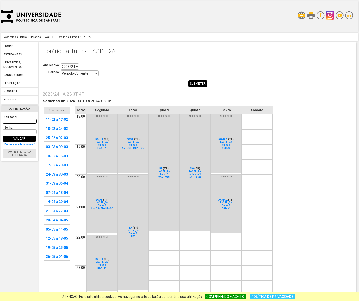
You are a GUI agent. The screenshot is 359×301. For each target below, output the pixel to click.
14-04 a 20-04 (57, 202)
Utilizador (10, 117)
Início (23, 37)
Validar (19, 138)
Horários (35, 37)
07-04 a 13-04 (57, 193)
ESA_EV (101, 148)
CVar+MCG (164, 177)
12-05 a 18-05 (57, 238)
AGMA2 (226, 148)
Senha (8, 127)
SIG (192, 168)
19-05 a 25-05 (57, 248)
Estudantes (13, 54)
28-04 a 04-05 (57, 220)
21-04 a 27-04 (57, 211)
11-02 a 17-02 (57, 119)
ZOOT (130, 139)
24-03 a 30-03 (57, 174)
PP (160, 168)
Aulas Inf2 (195, 174)
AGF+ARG (195, 177)
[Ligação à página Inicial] (31, 30)
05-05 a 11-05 (57, 229)
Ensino (9, 46)
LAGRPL (49, 37)
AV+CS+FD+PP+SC (133, 148)
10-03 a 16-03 (57, 156)
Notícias (10, 99)
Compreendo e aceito (225, 297)
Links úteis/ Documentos (13, 65)
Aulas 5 (102, 145)
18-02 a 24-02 (57, 128)
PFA (130, 227)
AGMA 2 (223, 139)
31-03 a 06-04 (57, 183)
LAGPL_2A (102, 142)
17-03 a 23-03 (57, 165)
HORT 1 (99, 139)
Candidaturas (14, 75)
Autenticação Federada (19, 153)
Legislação (12, 83)
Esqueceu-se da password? (19, 144)
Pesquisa (10, 91)
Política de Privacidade (272, 297)
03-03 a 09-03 (57, 147)
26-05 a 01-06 (57, 257)
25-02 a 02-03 (57, 138)
